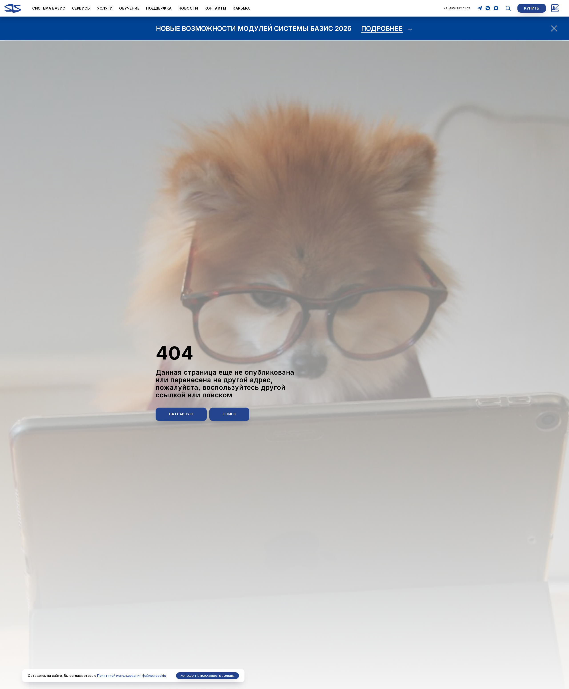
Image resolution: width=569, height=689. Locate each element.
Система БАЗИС (48, 8)
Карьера (241, 8)
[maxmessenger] (496, 8)
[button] (508, 8)
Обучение (129, 8)
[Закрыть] (554, 28)
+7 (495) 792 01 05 (457, 8)
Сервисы (81, 8)
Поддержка (159, 8)
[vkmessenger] (488, 8)
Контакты (215, 8)
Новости (188, 8)
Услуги (104, 8)
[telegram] (479, 8)
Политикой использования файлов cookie (131, 675)
